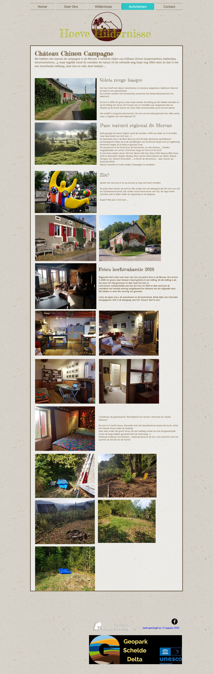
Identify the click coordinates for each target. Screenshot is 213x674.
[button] (161, 627)
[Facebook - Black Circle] (175, 621)
